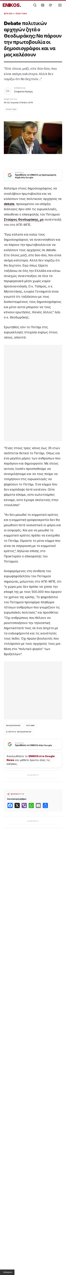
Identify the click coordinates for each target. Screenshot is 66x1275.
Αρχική (8, 13)
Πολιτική (21, 13)
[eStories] (50, 5)
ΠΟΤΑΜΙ (30, 725)
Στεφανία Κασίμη (23, 91)
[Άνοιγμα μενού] (59, 5)
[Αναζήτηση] (34, 5)
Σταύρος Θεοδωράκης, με (24, 219)
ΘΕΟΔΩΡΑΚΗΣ (13, 725)
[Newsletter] (42, 5)
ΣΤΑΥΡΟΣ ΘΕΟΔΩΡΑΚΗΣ (19, 732)
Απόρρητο (7, 1272)
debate (9, 204)
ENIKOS (12, 5)
